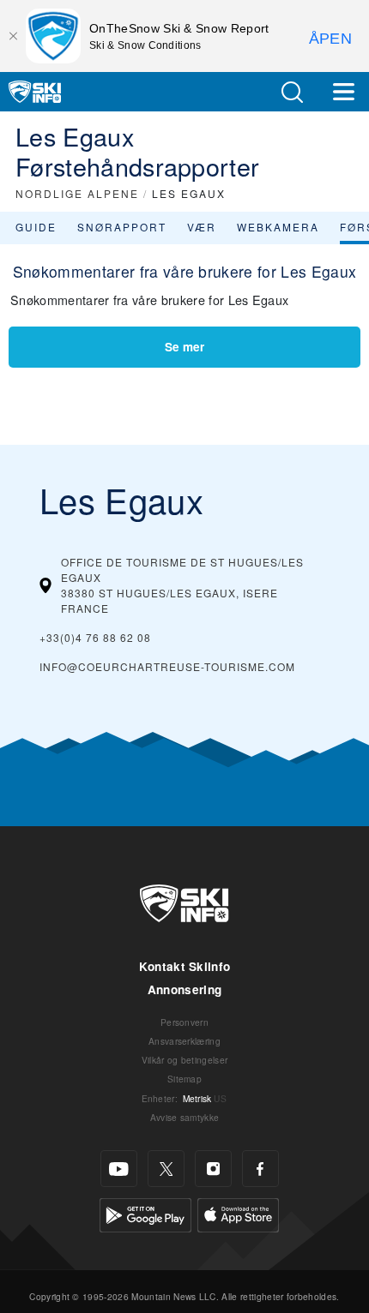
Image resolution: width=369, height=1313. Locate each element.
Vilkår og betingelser (185, 1059)
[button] (292, 92)
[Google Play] (145, 1213)
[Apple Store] (238, 1213)
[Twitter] (166, 1168)
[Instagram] (213, 1168)
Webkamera (278, 226)
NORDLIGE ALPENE (77, 193)
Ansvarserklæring (184, 1040)
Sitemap (184, 1078)
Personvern (184, 1022)
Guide (36, 226)
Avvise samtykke (185, 1117)
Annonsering (185, 989)
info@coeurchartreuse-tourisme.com (167, 666)
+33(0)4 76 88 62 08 (95, 637)
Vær (201, 226)
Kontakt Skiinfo (185, 966)
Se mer (184, 347)
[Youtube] (118, 1168)
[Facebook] (260, 1168)
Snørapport (121, 226)
